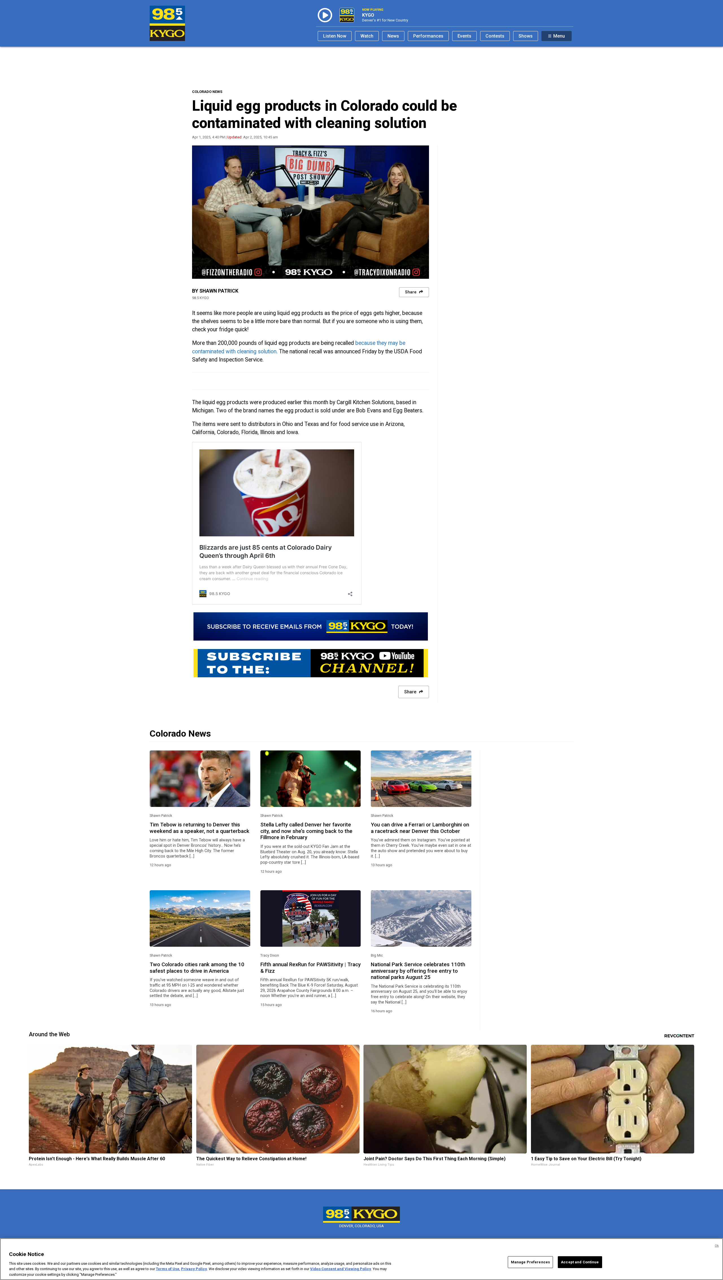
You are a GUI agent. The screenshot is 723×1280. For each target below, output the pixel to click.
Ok (717, 1246)
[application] (310, 212)
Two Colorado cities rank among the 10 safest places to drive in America (197, 967)
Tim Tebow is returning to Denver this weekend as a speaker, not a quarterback (199, 828)
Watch (366, 36)
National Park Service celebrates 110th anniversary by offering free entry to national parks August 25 (418, 970)
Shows (526, 36)
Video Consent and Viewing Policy (340, 1269)
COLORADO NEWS (207, 92)
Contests (494, 36)
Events (464, 36)
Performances (428, 36)
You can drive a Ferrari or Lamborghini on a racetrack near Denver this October (420, 828)
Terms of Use (167, 1269)
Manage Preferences (530, 1262)
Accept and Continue (580, 1262)
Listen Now (334, 36)
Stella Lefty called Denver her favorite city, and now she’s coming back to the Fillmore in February (306, 831)
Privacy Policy (194, 1269)
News (393, 36)
